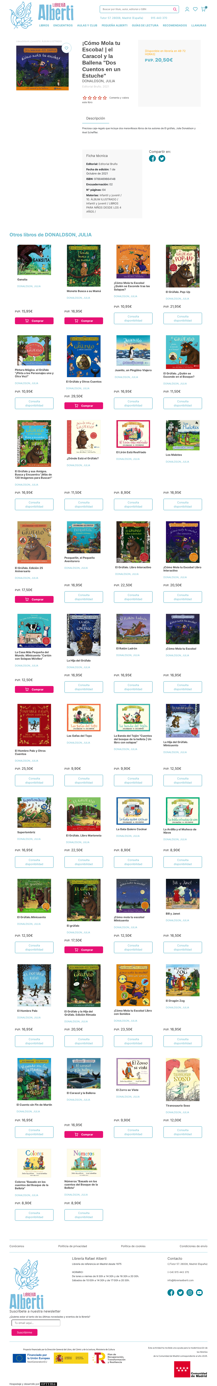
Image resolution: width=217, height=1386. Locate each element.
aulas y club (87, 25)
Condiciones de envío (194, 1246)
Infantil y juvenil (30, 41)
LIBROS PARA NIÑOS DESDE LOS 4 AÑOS (103, 207)
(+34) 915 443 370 (178, 1272)
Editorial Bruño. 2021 (95, 86)
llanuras (198, 25)
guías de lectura (145, 25)
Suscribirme (24, 1332)
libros (44, 25)
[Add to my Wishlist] (66, 48)
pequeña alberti (114, 25)
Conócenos (16, 1246)
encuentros (63, 25)
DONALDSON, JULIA (29, 286)
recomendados (175, 25)
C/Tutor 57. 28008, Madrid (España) (187, 1263)
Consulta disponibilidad (133, 318)
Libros (19, 41)
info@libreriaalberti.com (180, 1280)
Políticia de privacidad (72, 1246)
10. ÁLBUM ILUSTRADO (49, 41)
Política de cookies (133, 1246)
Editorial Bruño (108, 164)
